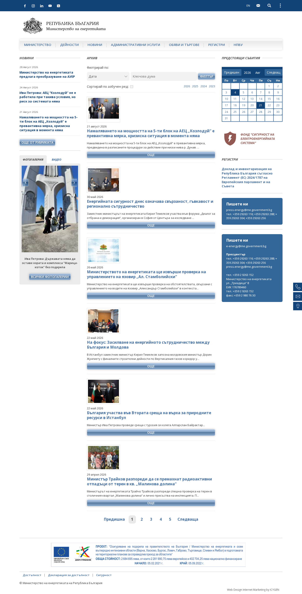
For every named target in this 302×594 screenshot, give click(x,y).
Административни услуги (135, 44)
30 (277, 112)
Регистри (216, 44)
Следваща (188, 519)
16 (277, 99)
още (151, 155)
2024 (204, 86)
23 (277, 105)
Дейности (69, 44)
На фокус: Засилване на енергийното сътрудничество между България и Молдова (148, 345)
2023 (212, 86)
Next (74, 182)
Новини (95, 44)
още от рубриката (37, 142)
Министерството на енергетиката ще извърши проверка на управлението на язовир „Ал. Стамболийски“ (146, 274)
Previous (26, 182)
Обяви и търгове (184, 44)
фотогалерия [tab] (33, 159)
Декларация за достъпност (69, 575)
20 (252, 105)
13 (252, 99)
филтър (206, 76)
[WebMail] (258, 5)
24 (226, 112)
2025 (195, 86)
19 (243, 105)
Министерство (37, 44)
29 (269, 112)
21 (260, 105)
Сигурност (104, 575)
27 (252, 112)
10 (226, 99)
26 (243, 112)
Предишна (114, 519)
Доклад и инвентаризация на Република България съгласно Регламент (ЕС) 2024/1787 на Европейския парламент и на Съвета (247, 177)
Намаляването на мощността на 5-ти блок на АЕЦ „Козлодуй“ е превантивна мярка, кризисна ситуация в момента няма (48, 123)
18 (235, 105)
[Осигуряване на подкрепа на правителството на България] (148, 555)
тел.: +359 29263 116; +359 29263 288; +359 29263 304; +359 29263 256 (251, 216)
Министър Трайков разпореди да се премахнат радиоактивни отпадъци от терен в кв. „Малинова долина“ (149, 481)
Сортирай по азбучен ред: (108, 86)
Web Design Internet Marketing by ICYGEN (253, 590)
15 (269, 99)
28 (260, 112)
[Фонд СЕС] (249, 138)
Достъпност (32, 575)
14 (260, 99)
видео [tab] (56, 159)
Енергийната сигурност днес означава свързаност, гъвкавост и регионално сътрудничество (150, 204)
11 (235, 99)
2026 (187, 86)
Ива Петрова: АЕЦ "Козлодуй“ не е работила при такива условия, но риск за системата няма (47, 97)
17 (226, 105)
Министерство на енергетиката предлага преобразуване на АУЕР (47, 74)
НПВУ (238, 44)
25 (235, 112)
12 (243, 99)
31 (226, 118)
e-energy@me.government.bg (246, 246)
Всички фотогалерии (50, 277)
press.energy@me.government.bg (249, 210)
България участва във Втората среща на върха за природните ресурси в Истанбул (149, 415)
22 (269, 105)
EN (248, 6)
